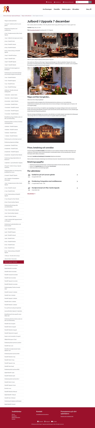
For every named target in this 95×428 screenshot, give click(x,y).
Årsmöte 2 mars (8, 388)
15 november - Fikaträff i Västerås (12, 113)
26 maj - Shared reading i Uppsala (12, 202)
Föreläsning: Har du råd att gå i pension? (13, 139)
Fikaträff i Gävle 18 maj (9, 360)
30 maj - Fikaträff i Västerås (10, 47)
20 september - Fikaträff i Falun (11, 145)
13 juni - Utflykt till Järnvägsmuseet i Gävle (14, 38)
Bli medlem (76, 9)
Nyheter (13, 419)
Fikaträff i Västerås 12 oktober (11, 304)
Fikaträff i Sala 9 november (10, 277)
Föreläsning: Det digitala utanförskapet (13, 401)
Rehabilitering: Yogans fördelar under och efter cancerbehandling (13, 117)
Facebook (41, 421)
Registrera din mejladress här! (67, 416)
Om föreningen (47, 9)
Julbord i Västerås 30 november (11, 265)
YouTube (55, 421)
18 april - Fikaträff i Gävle (10, 58)
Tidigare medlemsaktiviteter (26, 15)
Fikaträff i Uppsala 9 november (11, 281)
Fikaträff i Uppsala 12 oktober (11, 298)
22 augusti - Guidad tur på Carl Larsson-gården (13, 24)
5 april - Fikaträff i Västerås (10, 228)
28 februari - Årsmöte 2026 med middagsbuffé (11, 90)
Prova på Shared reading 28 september (13, 307)
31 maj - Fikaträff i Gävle (10, 191)
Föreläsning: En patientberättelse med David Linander (13, 224)
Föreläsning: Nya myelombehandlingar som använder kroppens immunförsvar (13, 73)
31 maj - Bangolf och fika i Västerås (12, 199)
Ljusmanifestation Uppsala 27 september (13, 311)
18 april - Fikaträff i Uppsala (10, 61)
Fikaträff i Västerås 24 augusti (11, 330)
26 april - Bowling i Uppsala (10, 216)
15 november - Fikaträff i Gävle (11, 104)
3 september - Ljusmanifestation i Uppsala (13, 162)
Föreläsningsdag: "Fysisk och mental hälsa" (12, 288)
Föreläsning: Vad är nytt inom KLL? (12, 379)
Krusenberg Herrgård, (34, 30)
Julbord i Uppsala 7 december (11, 262)
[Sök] (90, 2)
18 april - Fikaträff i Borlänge (11, 55)
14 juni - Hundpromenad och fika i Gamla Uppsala (13, 184)
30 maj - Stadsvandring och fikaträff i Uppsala (12, 51)
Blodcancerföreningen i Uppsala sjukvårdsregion (11, 15)
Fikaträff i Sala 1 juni (9, 345)
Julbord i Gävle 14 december (11, 258)
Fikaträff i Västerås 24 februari (11, 391)
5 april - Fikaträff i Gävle (10, 238)
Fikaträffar (57, 9)
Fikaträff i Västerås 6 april (10, 375)
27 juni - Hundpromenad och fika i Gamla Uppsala (13, 34)
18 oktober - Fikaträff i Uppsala (11, 126)
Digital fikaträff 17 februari (10, 394)
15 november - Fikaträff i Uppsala (12, 110)
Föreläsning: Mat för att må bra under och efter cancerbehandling (13, 319)
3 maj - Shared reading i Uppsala (11, 213)
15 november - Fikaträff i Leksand (12, 107)
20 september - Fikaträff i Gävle (11, 148)
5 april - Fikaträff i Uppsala (10, 232)
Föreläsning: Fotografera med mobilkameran (11, 29)
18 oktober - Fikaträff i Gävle (11, 132)
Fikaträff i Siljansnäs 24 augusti (11, 333)
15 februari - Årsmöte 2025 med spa (12, 255)
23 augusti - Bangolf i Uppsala (11, 175)
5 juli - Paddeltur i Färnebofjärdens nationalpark (12, 179)
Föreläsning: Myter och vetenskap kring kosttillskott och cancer (13, 171)
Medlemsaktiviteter (16, 417)
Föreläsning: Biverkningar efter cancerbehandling (11, 206)
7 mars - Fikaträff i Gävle (10, 83)
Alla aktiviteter (30, 193)
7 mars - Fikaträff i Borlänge (10, 87)
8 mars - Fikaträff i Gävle (10, 244)
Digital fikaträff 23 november (11, 268)
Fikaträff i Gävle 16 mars (10, 382)
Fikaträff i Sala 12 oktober (10, 295)
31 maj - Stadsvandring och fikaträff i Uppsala (12, 195)
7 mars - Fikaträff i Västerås (10, 77)
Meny (88, 9)
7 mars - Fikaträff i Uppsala (10, 80)
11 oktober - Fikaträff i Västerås (11, 135)
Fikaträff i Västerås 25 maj (10, 356)
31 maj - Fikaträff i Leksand (10, 188)
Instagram (48, 421)
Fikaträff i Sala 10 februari (10, 398)
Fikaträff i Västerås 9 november (11, 284)
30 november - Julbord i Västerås (11, 101)
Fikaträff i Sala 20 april (9, 366)
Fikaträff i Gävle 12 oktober (10, 301)
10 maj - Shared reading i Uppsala (12, 210)
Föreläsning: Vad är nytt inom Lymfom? (13, 342)
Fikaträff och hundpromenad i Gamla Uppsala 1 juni (12, 349)
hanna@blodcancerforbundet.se (42, 414)
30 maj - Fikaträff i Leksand (10, 44)
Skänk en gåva (66, 9)
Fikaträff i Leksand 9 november (11, 274)
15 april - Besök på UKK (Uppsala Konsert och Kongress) (13, 220)
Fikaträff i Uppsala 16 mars (10, 385)
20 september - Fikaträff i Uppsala (12, 151)
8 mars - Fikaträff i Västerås (10, 241)
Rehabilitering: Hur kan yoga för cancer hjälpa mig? (13, 315)
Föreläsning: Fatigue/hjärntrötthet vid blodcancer (13, 158)
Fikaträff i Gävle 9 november (11, 271)
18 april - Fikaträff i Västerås (10, 65)
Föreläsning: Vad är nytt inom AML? (12, 353)
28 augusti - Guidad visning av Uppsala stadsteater (13, 166)
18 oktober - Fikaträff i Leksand (11, 129)
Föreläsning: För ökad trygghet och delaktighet (12, 68)
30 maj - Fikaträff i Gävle (10, 41)
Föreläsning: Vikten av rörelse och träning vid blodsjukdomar (13, 122)
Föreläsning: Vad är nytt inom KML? (12, 369)
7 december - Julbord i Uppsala (11, 98)
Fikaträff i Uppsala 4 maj (10, 363)
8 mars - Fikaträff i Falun (10, 247)
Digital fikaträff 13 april (9, 372)
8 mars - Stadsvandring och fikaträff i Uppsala (12, 251)
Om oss (13, 414)
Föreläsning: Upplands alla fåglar (12, 142)
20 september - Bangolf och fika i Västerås (13, 154)
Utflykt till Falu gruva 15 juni (10, 339)
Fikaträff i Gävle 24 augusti (10, 326)
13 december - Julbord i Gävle (11, 94)
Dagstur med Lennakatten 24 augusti (12, 336)
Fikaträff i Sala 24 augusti (10, 323)
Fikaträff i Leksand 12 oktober (11, 292)
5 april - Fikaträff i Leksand (10, 235)
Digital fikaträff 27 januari (10, 404)
